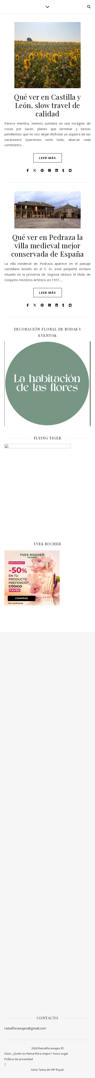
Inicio (7, 1054)
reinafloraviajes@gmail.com (25, 1028)
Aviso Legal (60, 1054)
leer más (47, 158)
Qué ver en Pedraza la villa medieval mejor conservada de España (47, 245)
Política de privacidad (18, 1059)
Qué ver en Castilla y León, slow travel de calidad (47, 105)
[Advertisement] (47, 703)
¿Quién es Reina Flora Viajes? (32, 1054)
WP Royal (57, 1070)
